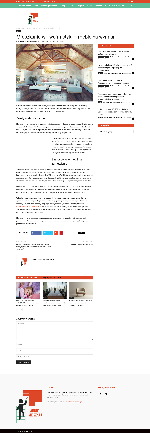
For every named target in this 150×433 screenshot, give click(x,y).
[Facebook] (128, 1)
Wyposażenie (67, 6)
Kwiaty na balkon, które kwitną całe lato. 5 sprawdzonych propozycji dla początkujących (115, 67)
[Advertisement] (94, 19)
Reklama (46, 1)
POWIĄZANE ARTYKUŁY (29, 277)
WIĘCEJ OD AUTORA (51, 277)
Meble (89, 6)
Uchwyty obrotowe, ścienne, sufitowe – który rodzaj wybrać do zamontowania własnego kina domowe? (33, 246)
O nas (40, 1)
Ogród (81, 6)
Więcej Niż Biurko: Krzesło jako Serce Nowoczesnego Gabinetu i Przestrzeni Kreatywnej (80, 303)
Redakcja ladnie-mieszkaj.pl (29, 41)
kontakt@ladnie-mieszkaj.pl (72, 402)
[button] (131, 5)
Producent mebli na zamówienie (27, 206)
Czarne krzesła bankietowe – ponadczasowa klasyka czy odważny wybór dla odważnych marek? (54, 303)
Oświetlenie (100, 6)
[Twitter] (132, 1)
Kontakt (53, 1)
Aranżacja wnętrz (49, 6)
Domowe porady (116, 6)
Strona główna (24, 6)
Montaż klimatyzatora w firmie (82, 244)
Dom (36, 6)
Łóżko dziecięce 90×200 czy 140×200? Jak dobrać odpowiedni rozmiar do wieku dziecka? (27, 303)
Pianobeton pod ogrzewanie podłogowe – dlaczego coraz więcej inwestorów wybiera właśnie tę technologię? (115, 96)
